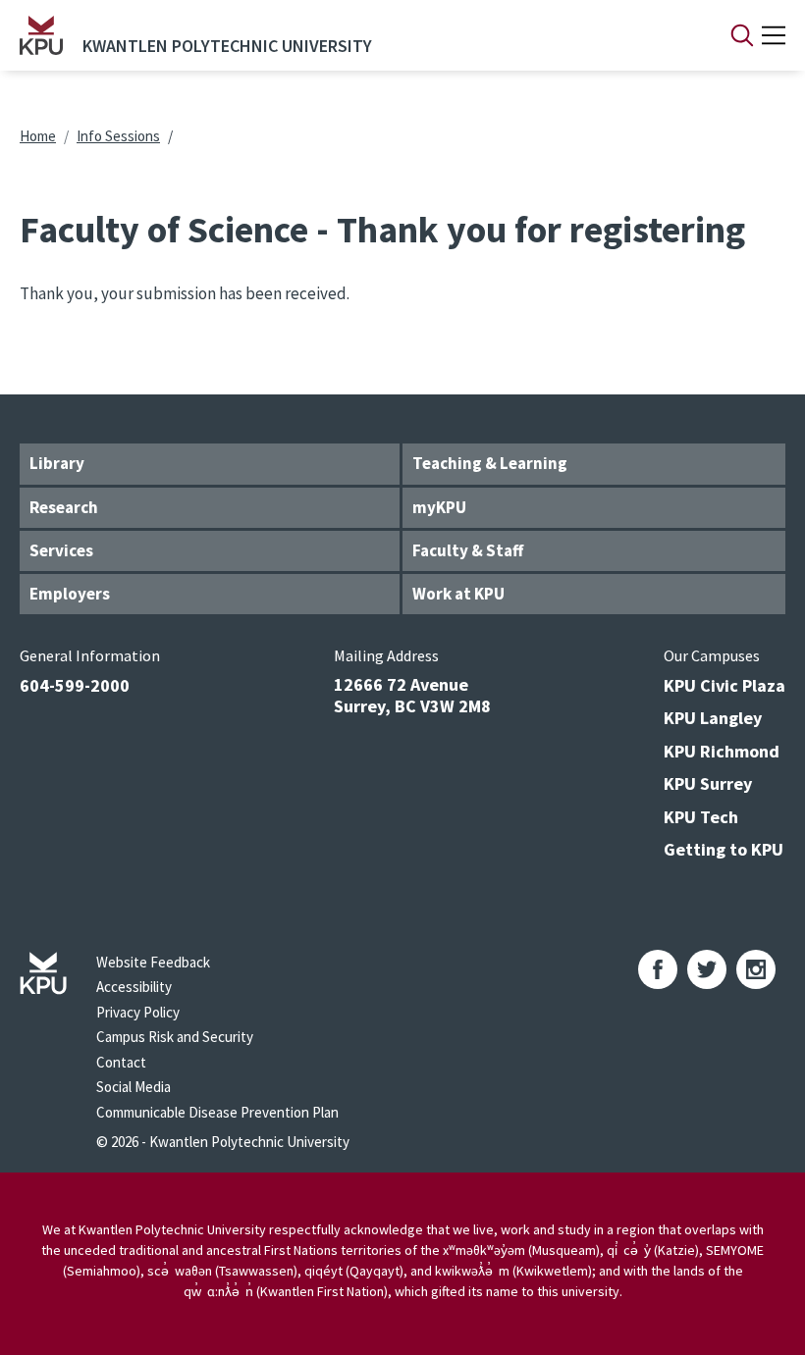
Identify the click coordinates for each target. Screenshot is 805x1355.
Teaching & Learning (489, 463)
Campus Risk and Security (174, 1036)
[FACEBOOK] (657, 969)
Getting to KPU (723, 849)
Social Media (133, 1086)
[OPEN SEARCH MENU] (742, 35)
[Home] (41, 35)
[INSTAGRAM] (756, 969)
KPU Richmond (721, 751)
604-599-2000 (75, 685)
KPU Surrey (708, 783)
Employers (69, 593)
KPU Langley (713, 717)
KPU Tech (701, 817)
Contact (121, 1062)
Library (56, 463)
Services (61, 550)
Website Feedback (153, 962)
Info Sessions (118, 136)
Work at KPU (458, 593)
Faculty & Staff (467, 550)
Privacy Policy (138, 1012)
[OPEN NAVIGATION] (773, 35)
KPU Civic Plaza (724, 685)
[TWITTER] (706, 969)
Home (38, 136)
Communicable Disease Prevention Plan (217, 1112)
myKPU (439, 507)
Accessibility (134, 986)
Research (63, 507)
